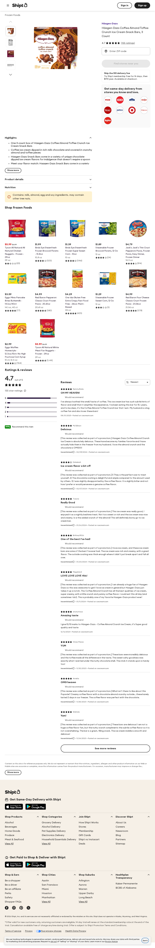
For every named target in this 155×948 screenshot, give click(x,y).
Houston (47, 893)
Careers (120, 827)
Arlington (84, 880)
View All (9, 843)
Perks (8, 893)
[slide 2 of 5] (10, 42)
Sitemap (120, 843)
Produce (9, 835)
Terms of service (13, 931)
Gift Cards (85, 835)
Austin (45, 880)
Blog (118, 835)
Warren (83, 889)
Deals (82, 843)
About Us (121, 822)
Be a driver (11, 885)
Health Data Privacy (75, 931)
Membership (86, 831)
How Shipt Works (89, 822)
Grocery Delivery (51, 822)
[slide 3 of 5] (10, 53)
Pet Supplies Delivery (54, 831)
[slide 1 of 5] (10, 31)
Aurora (82, 885)
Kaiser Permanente (126, 883)
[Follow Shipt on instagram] (14, 908)
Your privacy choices (51, 931)
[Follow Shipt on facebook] (6, 908)
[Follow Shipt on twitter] (28, 908)
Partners (121, 839)
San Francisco (50, 885)
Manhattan (48, 897)
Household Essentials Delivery (59, 839)
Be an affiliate (13, 889)
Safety (9, 897)
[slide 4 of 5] (10, 65)
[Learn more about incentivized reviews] (73, 452)
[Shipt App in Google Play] (35, 807)
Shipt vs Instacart (89, 839)
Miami (45, 889)
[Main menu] (8, 5)
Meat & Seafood (14, 839)
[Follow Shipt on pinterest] (21, 908)
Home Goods (12, 831)
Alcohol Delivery (51, 827)
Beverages (11, 827)
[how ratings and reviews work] (25, 390)
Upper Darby (86, 893)
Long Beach (85, 897)
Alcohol (9, 822)
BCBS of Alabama (126, 888)
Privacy (29, 931)
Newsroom (122, 831)
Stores (82, 827)
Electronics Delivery (53, 835)
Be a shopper (12, 880)
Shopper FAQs (13, 902)
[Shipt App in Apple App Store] (14, 807)
